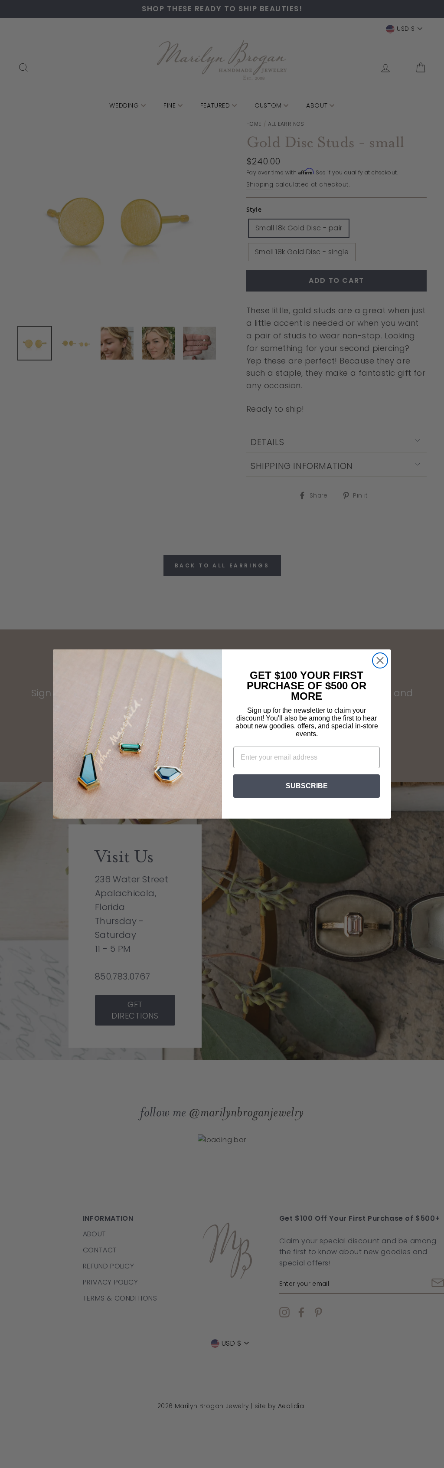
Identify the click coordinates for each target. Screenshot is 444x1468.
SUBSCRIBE (307, 786)
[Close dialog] (380, 660)
